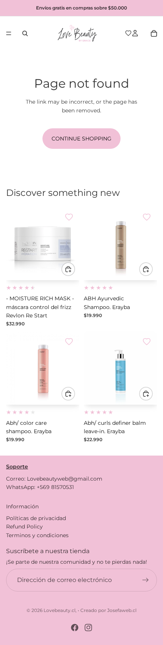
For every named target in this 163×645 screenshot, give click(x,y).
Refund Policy (24, 526)
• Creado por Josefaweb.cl (107, 610)
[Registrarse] (146, 580)
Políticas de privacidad (36, 517)
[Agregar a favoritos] (69, 217)
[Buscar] (25, 33)
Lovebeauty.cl (59, 610)
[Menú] (8, 33)
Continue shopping (81, 138)
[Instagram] (88, 627)
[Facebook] (74, 627)
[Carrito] (154, 33)
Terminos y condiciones (37, 534)
